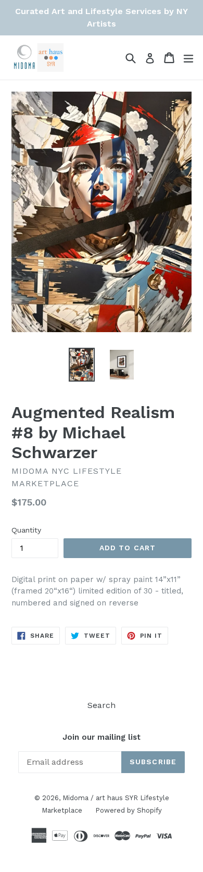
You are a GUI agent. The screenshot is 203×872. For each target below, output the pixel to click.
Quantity (26, 530)
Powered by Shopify (128, 810)
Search (101, 705)
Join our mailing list (101, 737)
